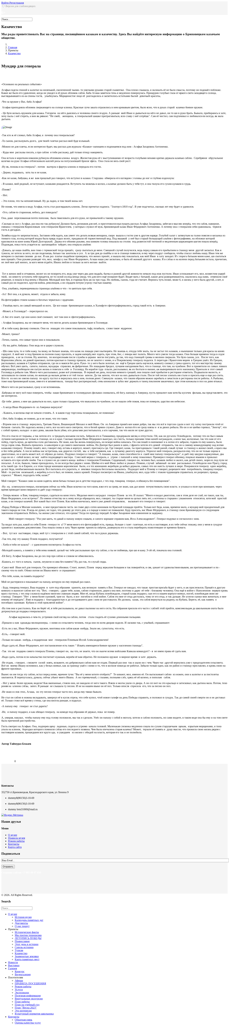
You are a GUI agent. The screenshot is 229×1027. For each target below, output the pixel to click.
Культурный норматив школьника (34, 1013)
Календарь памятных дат (29, 920)
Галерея (12, 968)
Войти (5, 2)
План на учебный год (27, 1004)
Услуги (19, 989)
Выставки (13, 965)
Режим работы (16, 841)
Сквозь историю (24, 947)
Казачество (14, 53)
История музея (23, 917)
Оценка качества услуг (28, 1022)
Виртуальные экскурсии (29, 998)
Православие (22, 941)
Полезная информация (28, 995)
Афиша (19, 980)
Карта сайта (15, 847)
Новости (13, 962)
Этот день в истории (26, 944)
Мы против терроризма (28, 935)
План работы (22, 1001)
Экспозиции (22, 992)
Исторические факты (27, 932)
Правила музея (16, 838)
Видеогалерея (23, 974)
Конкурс (19, 971)
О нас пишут (22, 926)
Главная (12, 47)
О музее (12, 835)
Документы (21, 923)
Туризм (19, 950)
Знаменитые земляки (27, 956)
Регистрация (16, 2)
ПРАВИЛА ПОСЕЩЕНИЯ (30, 983)
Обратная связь (23, 1019)
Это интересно (23, 1010)
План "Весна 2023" (26, 1007)
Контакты (13, 844)
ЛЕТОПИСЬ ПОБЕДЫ (28, 938)
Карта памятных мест (27, 959)
